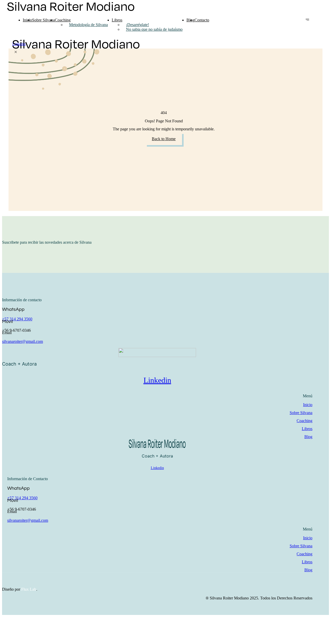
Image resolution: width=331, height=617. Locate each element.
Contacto (201, 20)
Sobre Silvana (43, 20)
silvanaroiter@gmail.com (22, 341)
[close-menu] (15, 52)
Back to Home (164, 139)
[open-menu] (307, 20)
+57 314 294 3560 (17, 319)
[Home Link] (76, 47)
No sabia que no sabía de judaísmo (154, 29)
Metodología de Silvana (88, 24)
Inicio (27, 20)
